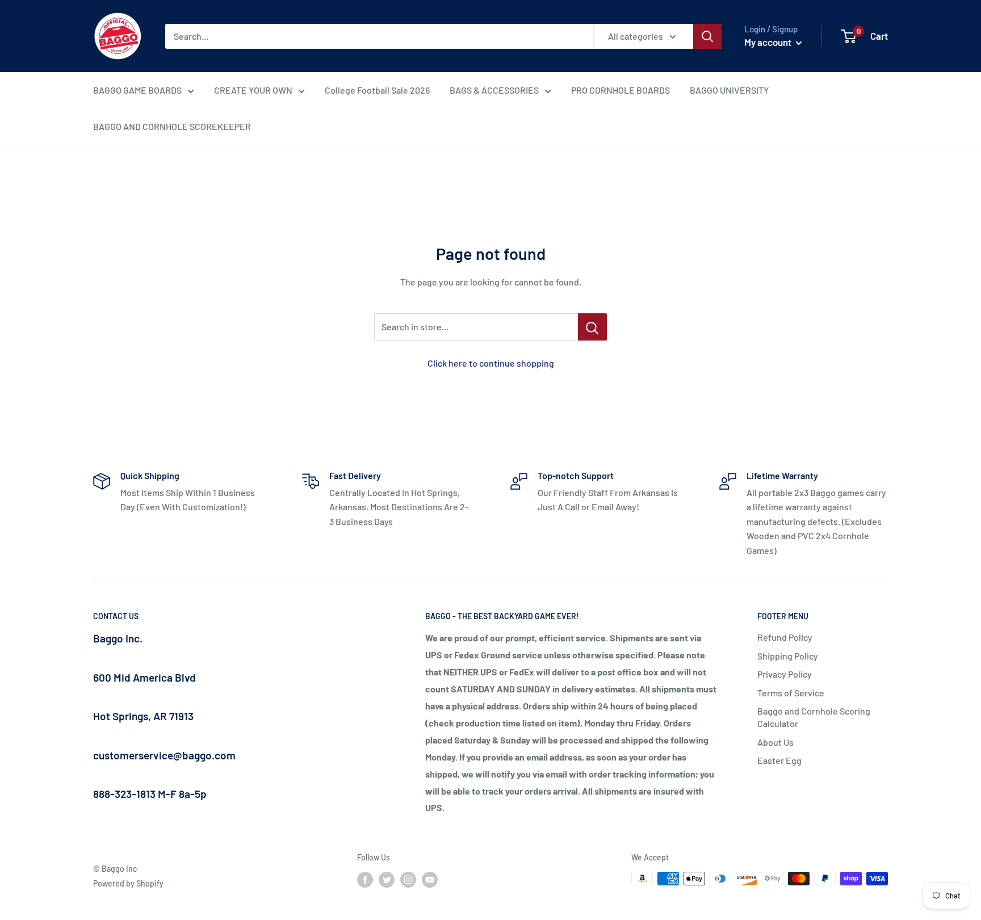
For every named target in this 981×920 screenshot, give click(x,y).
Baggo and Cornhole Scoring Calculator (813, 717)
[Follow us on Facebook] (365, 880)
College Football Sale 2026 (377, 90)
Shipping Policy (787, 655)
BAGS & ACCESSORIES (494, 90)
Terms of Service (790, 692)
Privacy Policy (784, 674)
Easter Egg (779, 760)
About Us (775, 742)
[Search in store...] (592, 327)
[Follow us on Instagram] (408, 880)
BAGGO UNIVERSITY (729, 90)
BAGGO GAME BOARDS (137, 90)
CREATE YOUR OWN (253, 90)
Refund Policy (784, 637)
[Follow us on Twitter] (387, 880)
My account (768, 42)
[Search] (707, 36)
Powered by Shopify (128, 883)
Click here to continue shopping (490, 363)
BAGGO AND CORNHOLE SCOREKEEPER (172, 126)
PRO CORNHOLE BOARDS (620, 90)
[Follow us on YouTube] (430, 880)
